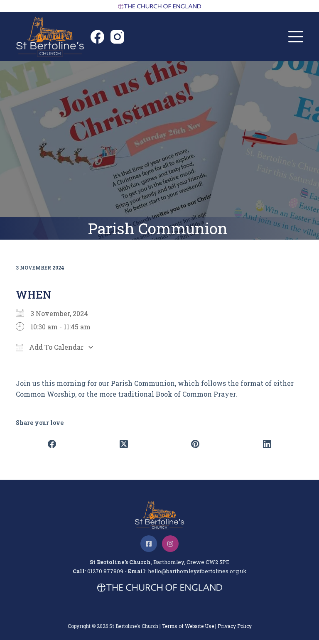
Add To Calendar (55, 347)
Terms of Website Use (188, 626)
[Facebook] (97, 37)
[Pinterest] (195, 444)
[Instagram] (117, 37)
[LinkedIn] (267, 444)
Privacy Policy (235, 626)
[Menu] (295, 36)
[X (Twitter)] (124, 444)
